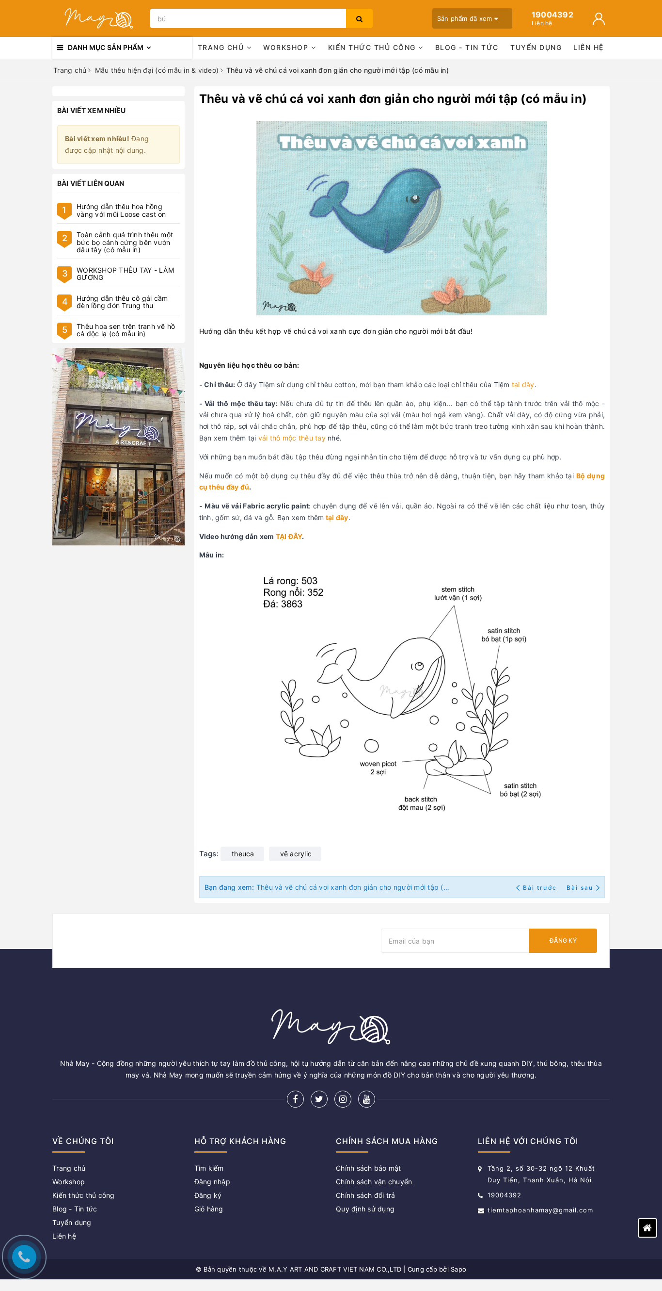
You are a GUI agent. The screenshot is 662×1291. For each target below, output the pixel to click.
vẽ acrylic (296, 854)
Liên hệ (588, 47)
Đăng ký (563, 940)
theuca (243, 854)
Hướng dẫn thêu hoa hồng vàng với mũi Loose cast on (121, 210)
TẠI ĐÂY (289, 536)
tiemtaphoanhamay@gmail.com (540, 1210)
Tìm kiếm (209, 1168)
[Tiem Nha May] (118, 447)
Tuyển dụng (536, 47)
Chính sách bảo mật (368, 1168)
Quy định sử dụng (365, 1209)
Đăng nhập (212, 1181)
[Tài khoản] (599, 19)
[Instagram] (342, 1099)
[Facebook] (295, 1099)
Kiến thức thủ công (373, 47)
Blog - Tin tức (467, 47)
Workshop (287, 47)
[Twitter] (319, 1099)
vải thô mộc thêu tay (292, 438)
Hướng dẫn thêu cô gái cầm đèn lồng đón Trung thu (122, 302)
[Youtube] (366, 1099)
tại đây (523, 384)
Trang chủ (222, 47)
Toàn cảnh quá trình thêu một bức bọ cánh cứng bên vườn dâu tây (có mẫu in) (125, 242)
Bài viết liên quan (91, 183)
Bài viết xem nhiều (91, 110)
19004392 (504, 1195)
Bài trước (541, 887)
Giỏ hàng (208, 1209)
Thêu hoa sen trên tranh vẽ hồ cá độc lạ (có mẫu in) (126, 330)
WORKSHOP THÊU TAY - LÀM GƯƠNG (125, 273)
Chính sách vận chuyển (374, 1181)
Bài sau (580, 887)
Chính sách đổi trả (365, 1195)
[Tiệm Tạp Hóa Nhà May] (99, 18)
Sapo (458, 1269)
